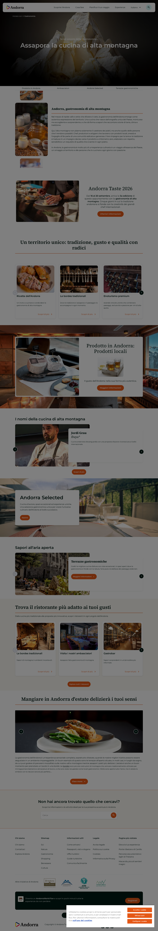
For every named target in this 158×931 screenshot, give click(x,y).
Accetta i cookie (139, 910)
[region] (110, 916)
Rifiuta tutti (139, 915)
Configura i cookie (140, 921)
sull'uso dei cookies (82, 920)
